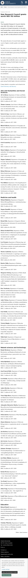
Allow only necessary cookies (9, 572)
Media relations (5, 552)
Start (2, 7)
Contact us (3, 550)
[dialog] (14, 568)
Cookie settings (5, 569)
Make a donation (5, 556)
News (5, 7)
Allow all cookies (6, 575)
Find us (3, 547)
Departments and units (7, 554)
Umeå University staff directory (8, 86)
